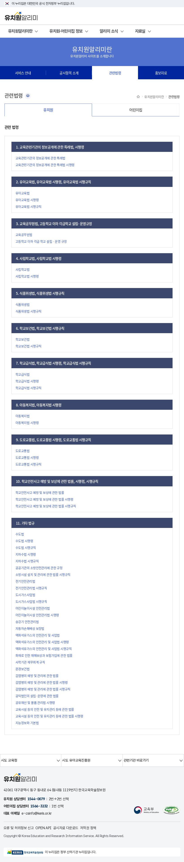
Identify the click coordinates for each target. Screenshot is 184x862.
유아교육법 (22, 193)
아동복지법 (22, 416)
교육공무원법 (23, 234)
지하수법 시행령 (25, 554)
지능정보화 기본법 (27, 722)
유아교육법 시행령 (27, 199)
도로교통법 (22, 450)
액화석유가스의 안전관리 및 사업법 (37, 635)
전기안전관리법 (25, 581)
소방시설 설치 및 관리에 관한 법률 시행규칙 (42, 574)
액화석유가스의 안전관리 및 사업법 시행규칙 (43, 648)
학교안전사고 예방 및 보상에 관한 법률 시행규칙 (45, 506)
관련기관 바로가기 (136, 760)
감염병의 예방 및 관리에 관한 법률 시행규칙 (42, 689)
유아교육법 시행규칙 (28, 206)
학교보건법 (22, 339)
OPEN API (43, 828)
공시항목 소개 (68, 72)
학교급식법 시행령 (27, 381)
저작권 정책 (88, 828)
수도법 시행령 (24, 540)
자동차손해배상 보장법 (29, 628)
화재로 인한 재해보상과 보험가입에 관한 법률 (43, 655)
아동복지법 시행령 (27, 422)
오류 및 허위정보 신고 (19, 828)
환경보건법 (22, 669)
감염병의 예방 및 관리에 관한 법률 (36, 675)
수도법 (19, 534)
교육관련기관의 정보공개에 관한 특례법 (40, 158)
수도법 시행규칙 (25, 547)
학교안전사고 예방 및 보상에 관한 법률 (39, 492)
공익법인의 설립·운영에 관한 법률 (37, 696)
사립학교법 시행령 (27, 276)
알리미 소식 (109, 31)
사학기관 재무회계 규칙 (30, 662)
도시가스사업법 (25, 594)
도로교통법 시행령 (27, 457)
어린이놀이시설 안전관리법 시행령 (37, 615)
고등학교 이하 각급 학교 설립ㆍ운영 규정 (41, 241)
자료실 (140, 31)
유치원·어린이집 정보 (66, 31)
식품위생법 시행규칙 (28, 311)
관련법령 (115, 72)
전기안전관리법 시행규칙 (31, 588)
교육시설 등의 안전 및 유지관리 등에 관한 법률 (44, 709)
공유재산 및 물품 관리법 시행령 (35, 702)
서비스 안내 (23, 72)
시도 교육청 (9, 760)
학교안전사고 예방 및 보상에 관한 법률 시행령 (44, 499)
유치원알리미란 (20, 31)
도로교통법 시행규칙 (28, 464)
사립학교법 (22, 269)
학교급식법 (22, 374)
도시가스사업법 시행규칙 (31, 601)
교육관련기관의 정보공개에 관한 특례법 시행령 (44, 164)
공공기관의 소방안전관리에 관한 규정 (38, 567)
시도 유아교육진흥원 (76, 760)
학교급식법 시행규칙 (28, 388)
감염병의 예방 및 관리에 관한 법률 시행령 (41, 682)
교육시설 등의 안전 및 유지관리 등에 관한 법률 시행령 (49, 716)
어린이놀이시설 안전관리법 (32, 608)
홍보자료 (161, 72)
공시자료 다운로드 (65, 828)
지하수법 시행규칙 (27, 561)
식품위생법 (22, 304)
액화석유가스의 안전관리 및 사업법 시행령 (42, 642)
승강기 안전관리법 (27, 621)
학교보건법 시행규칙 (28, 346)
